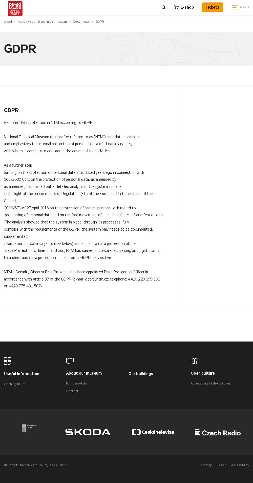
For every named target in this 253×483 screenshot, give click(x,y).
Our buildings (140, 374)
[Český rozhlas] (218, 432)
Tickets (212, 7)
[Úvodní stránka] (15, 8)
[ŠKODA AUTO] (88, 432)
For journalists (76, 383)
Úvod (8, 21)
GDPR (99, 21)
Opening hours (14, 384)
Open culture (203, 373)
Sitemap (206, 465)
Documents (81, 21)
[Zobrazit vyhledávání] (164, 7)
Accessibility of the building (210, 383)
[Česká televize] (153, 432)
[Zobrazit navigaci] (240, 7)
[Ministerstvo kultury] (29, 432)
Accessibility (240, 465)
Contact (72, 391)
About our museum (84, 373)
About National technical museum (42, 21)
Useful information (21, 374)
